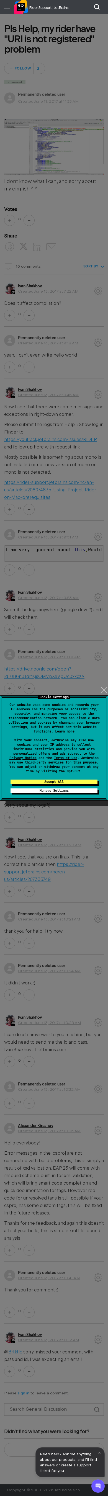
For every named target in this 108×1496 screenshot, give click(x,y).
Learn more (64, 731)
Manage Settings (54, 790)
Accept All (54, 782)
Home (21, 7)
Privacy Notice (23, 758)
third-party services (44, 762)
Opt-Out (73, 771)
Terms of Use (65, 758)
